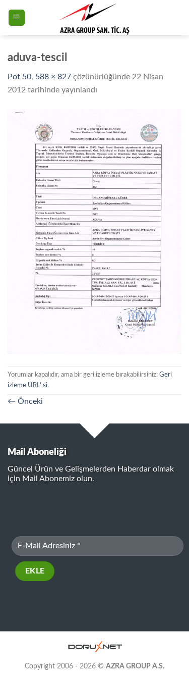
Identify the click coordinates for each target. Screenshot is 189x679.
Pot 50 (19, 77)
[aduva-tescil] (94, 231)
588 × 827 (53, 77)
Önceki (25, 401)
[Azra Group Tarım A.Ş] (94, 17)
